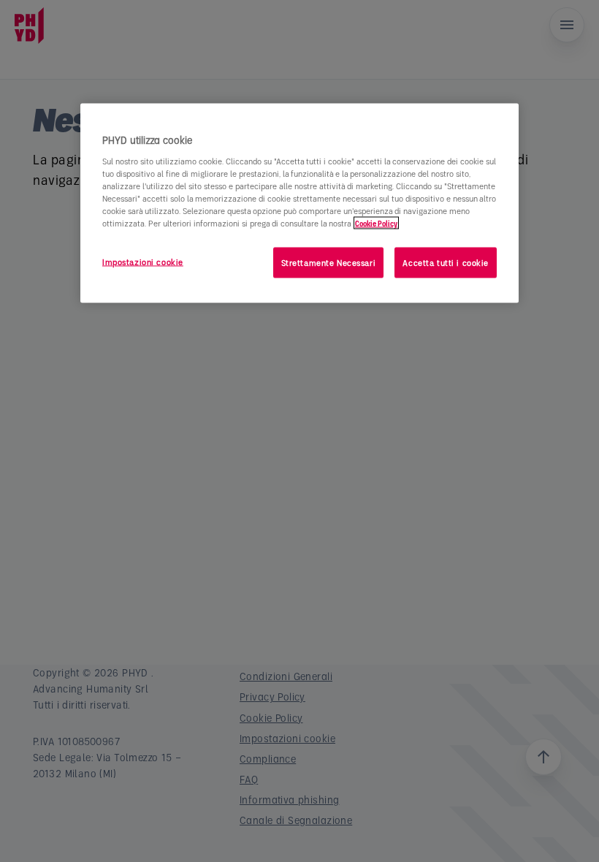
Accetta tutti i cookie (445, 262)
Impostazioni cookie (142, 261)
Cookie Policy (376, 222)
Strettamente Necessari (328, 262)
